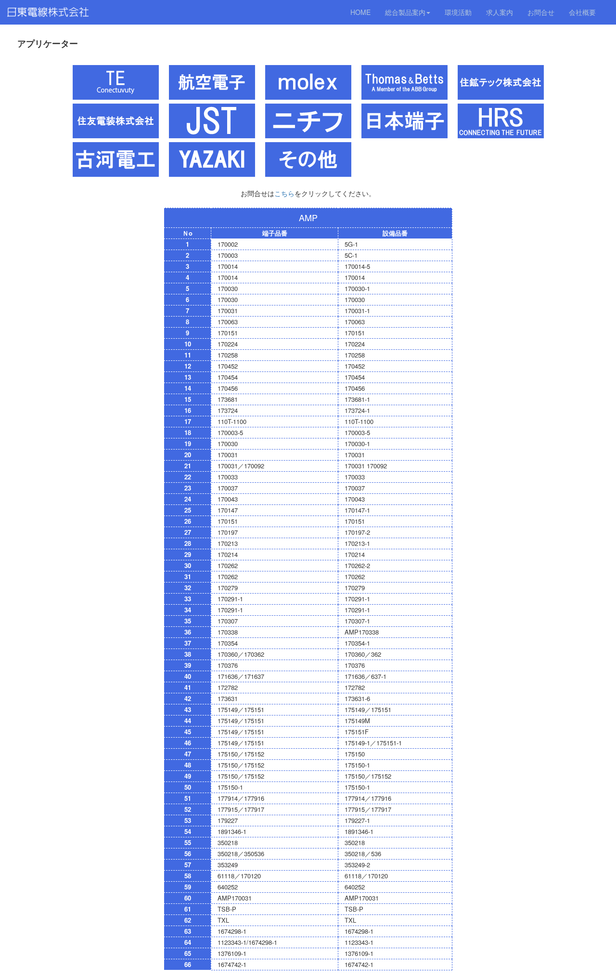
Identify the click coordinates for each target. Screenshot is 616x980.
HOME (360, 12)
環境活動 (458, 12)
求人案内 (499, 12)
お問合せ (540, 12)
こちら (284, 193)
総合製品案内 (405, 12)
